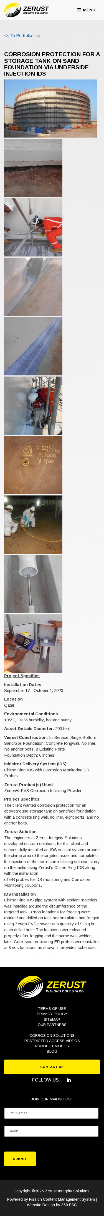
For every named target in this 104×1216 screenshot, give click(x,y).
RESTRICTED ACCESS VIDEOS (52, 1041)
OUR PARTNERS (52, 1025)
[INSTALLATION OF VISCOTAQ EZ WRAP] (33, 346)
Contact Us (52, 1066)
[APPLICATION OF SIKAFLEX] (33, 287)
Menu (88, 10)
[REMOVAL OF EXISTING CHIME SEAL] (33, 168)
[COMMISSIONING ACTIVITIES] (33, 643)
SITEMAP (52, 1019)
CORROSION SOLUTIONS (52, 1035)
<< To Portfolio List (22, 35)
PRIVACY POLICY (52, 1014)
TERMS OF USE (52, 1008)
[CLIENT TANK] (50, 108)
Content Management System (69, 1199)
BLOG (52, 1051)
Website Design (41, 1205)
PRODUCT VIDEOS (52, 1046)
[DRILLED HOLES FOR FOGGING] (33, 465)
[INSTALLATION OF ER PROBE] (33, 584)
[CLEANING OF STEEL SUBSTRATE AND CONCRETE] (33, 227)
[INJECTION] (33, 524)
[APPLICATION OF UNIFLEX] (33, 406)
